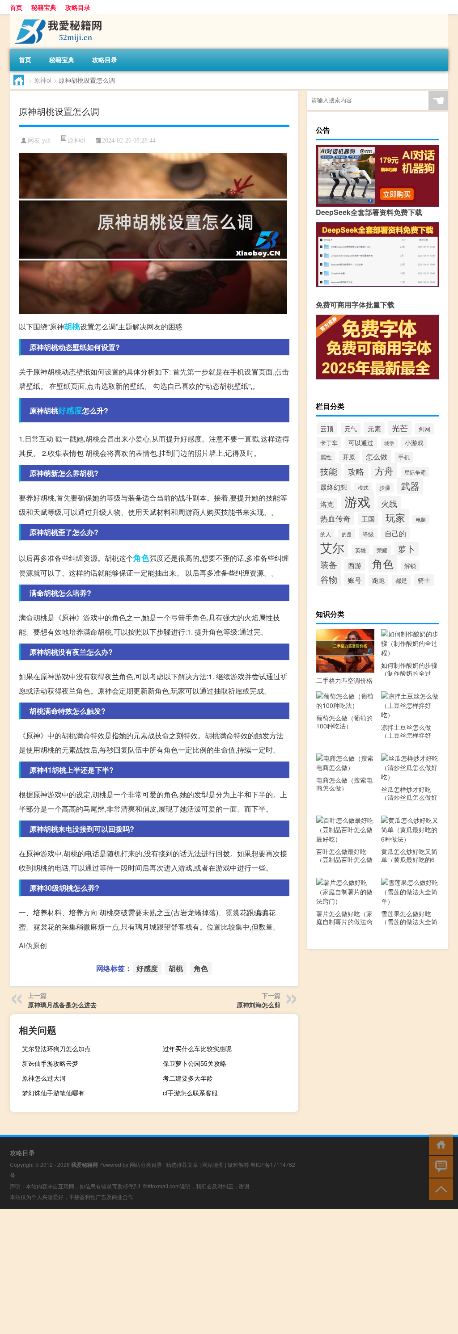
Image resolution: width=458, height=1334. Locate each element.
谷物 (328, 579)
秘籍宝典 (43, 7)
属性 (326, 457)
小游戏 (414, 442)
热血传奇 (335, 518)
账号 (354, 580)
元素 (374, 428)
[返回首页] (439, 1144)
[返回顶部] (439, 1188)
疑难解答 (238, 1164)
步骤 (384, 487)
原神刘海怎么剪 (258, 1004)
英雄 (360, 550)
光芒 (400, 427)
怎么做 (376, 456)
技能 (328, 471)
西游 (354, 565)
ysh (46, 140)
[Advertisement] (229, 1271)
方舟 (384, 470)
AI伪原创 (33, 945)
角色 (141, 558)
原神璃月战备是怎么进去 (62, 1004)
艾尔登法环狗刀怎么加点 (56, 1048)
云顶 (327, 428)
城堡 (389, 443)
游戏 (357, 501)
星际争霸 (415, 472)
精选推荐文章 (182, 1164)
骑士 (424, 580)
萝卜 (406, 549)
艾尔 (332, 547)
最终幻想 (333, 487)
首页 (16, 7)
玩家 (395, 517)
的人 (325, 534)
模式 (363, 487)
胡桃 (72, 326)
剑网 (424, 429)
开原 (349, 456)
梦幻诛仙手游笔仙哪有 (53, 1092)
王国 (368, 518)
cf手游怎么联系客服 (190, 1092)
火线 (389, 503)
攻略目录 (77, 7)
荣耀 (382, 550)
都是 (401, 580)
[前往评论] (439, 1166)
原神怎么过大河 (44, 1077)
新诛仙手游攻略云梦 (50, 1063)
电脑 (421, 519)
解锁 (410, 566)
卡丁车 (329, 442)
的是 (347, 534)
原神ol (42, 80)
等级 (368, 534)
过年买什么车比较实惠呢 (197, 1048)
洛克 (327, 504)
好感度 (70, 410)
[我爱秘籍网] (57, 17)
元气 (350, 428)
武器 (410, 485)
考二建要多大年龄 (188, 1077)
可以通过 (360, 442)
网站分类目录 (146, 1164)
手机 (404, 457)
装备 (328, 564)
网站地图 (213, 1164)
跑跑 (378, 580)
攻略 (356, 471)
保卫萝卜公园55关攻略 (194, 1063)
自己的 (395, 533)
